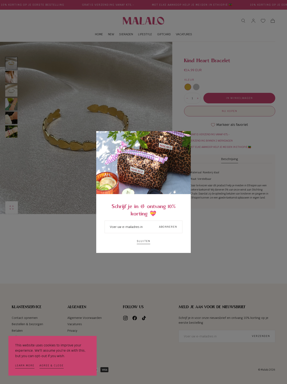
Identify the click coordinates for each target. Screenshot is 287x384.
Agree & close (51, 365)
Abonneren (168, 227)
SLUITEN (143, 241)
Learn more (24, 365)
